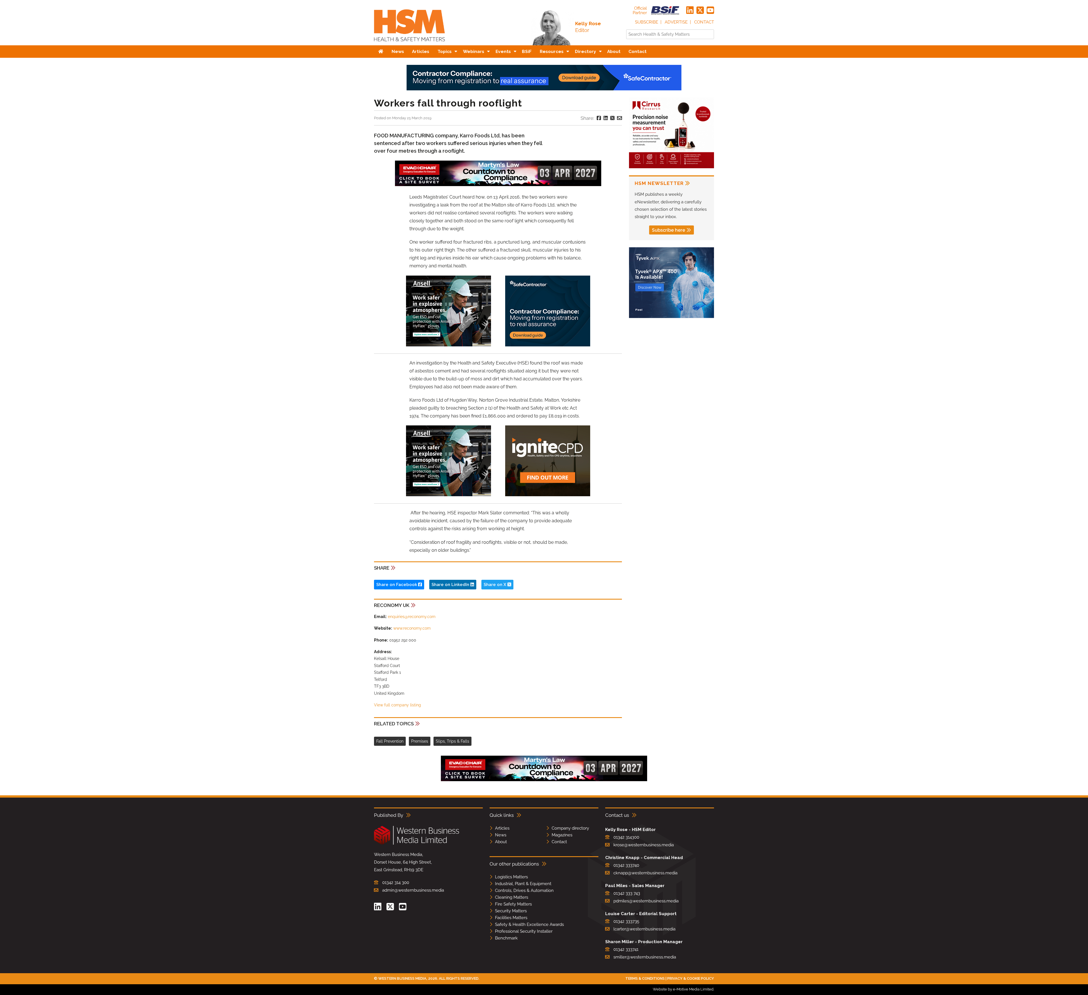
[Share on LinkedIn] (606, 118)
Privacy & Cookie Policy (690, 978)
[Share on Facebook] (599, 118)
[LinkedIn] (690, 10)
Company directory (570, 828)
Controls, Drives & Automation (524, 890)
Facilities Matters (511, 917)
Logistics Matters (511, 876)
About (501, 841)
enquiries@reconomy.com (411, 616)
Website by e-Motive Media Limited (683, 989)
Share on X (495, 584)
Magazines (562, 835)
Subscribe (646, 22)
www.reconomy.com (412, 628)
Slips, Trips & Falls (452, 741)
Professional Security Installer (523, 931)
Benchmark (506, 938)
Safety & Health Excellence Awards (529, 924)
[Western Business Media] (416, 843)
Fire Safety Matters (513, 904)
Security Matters (511, 910)
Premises (419, 741)
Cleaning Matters (511, 897)
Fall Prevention (389, 741)
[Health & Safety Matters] (409, 43)
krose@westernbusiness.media (643, 844)
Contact (704, 22)
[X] (700, 10)
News (500, 835)
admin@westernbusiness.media (413, 890)
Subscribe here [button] (668, 230)
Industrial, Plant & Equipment (523, 883)
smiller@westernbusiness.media (644, 957)
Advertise (676, 22)
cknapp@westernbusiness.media (645, 872)
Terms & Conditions (645, 978)
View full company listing (397, 705)
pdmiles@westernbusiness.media (646, 901)
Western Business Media (402, 978)
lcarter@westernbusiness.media (644, 929)
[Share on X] (612, 118)
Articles (502, 828)
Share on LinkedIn (451, 584)
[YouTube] (710, 10)
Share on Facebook (397, 584)
